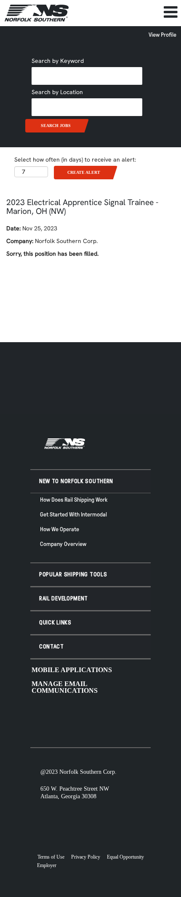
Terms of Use (50, 857)
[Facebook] (76, 717)
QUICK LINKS (55, 622)
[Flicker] (117, 717)
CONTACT (51, 646)
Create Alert (83, 172)
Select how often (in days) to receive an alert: (75, 159)
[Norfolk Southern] (36, 13)
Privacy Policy (85, 857)
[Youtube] (63, 717)
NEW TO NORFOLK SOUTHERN (76, 481)
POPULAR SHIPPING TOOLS (73, 574)
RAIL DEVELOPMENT (63, 598)
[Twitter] (90, 717)
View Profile (162, 35)
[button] (127, 12)
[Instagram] (103, 717)
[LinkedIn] (130, 717)
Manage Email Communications (65, 687)
